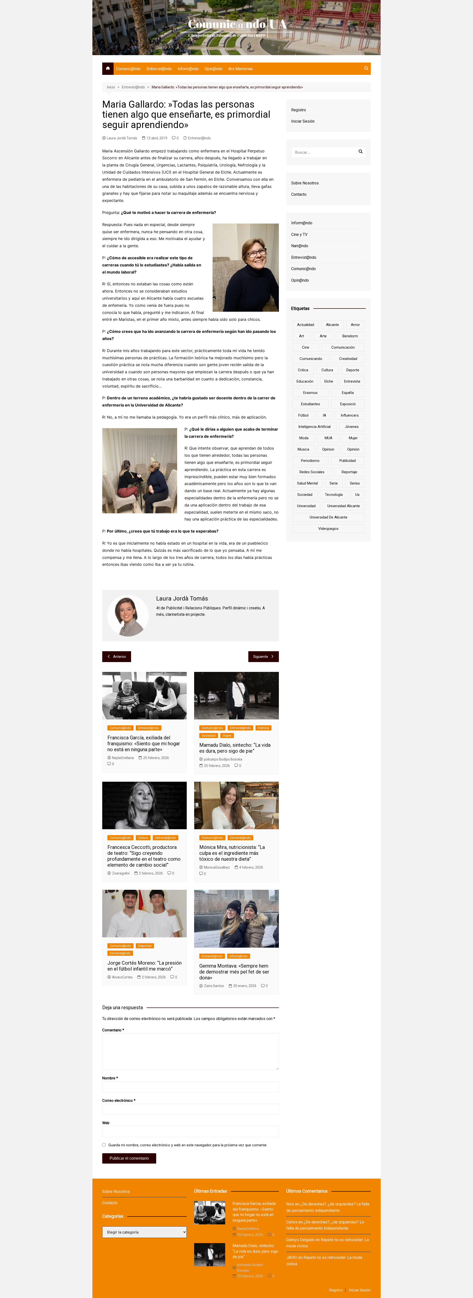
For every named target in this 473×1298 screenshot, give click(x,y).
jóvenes (352, 426)
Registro (298, 110)
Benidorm (350, 336)
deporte (352, 370)
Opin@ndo (213, 68)
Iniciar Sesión (303, 121)
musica (303, 449)
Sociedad (209, 735)
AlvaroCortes (122, 977)
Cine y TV (299, 234)
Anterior (119, 656)
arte (323, 336)
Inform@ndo (188, 68)
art (301, 336)
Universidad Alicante (343, 506)
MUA (328, 438)
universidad (306, 506)
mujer (353, 438)
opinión (353, 449)
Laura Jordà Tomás (122, 138)
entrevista (352, 381)
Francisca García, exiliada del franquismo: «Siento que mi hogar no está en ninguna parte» (143, 743)
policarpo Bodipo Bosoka (223, 759)
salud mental (307, 483)
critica (303, 370)
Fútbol (303, 415)
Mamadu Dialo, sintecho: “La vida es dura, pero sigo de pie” (234, 748)
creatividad (348, 359)
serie (334, 483)
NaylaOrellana (123, 758)
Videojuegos (328, 528)
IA (324, 415)
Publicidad (347, 460)
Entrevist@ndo (159, 68)
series (355, 483)
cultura (327, 370)
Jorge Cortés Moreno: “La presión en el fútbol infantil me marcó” (144, 966)
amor (355, 325)
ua (357, 494)
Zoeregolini (121, 873)
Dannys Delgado (300, 1239)
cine (305, 347)
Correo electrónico (118, 1100)
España (348, 392)
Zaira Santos (214, 986)
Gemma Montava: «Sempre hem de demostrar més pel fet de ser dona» (234, 972)
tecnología (334, 494)
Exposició (348, 404)
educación (305, 381)
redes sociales (312, 472)
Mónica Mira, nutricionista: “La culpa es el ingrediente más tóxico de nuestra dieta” (232, 853)
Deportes (145, 946)
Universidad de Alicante (328, 517)
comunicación (343, 347)
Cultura (143, 838)
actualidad (305, 325)
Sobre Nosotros (305, 183)
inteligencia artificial (314, 426)
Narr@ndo (299, 245)
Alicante (332, 325)
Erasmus (310, 392)
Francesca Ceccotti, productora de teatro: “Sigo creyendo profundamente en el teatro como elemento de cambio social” (144, 856)
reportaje (349, 472)
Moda (303, 438)
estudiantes (310, 404)
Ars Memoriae (240, 68)
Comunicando (311, 359)
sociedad (304, 494)
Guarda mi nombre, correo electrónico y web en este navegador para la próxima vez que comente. (187, 1145)
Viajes (227, 735)
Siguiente (260, 656)
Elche (328, 381)
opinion (328, 449)
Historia (263, 728)
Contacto (298, 194)
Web (105, 1123)
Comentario (113, 1030)
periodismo (310, 460)
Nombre (110, 1078)
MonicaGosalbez (217, 867)
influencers (350, 415)
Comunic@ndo (128, 68)
